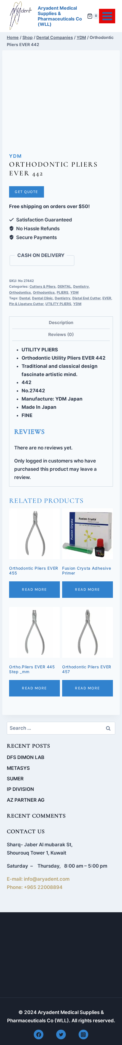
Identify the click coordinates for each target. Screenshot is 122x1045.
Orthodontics (20, 292)
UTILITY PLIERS (58, 304)
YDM (15, 156)
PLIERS (62, 292)
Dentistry (81, 286)
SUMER (15, 778)
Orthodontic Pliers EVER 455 (33, 570)
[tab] (61, 323)
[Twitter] (61, 1034)
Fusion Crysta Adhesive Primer (86, 570)
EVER (106, 298)
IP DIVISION (20, 789)
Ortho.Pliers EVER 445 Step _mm (32, 669)
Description (61, 322)
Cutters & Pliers (43, 286)
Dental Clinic (42, 298)
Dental (24, 298)
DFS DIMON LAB (25, 757)
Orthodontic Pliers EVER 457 (86, 669)
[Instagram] (83, 1034)
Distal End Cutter (86, 298)
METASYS (18, 768)
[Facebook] (38, 1034)
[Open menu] (107, 16)
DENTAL (64, 286)
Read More (34, 589)
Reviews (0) (61, 334)
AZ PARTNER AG (26, 800)
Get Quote (26, 191)
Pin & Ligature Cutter (26, 304)
